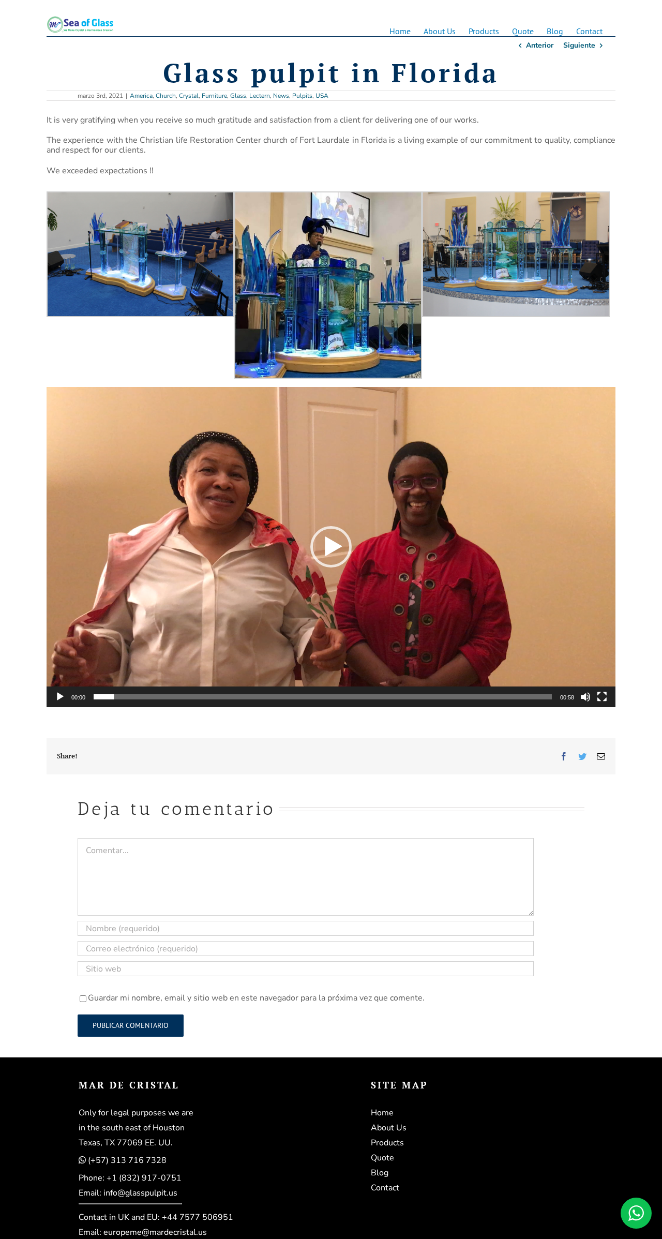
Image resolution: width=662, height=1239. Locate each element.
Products (387, 1142)
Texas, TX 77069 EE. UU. (126, 1142)
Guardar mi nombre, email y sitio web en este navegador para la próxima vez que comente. (256, 998)
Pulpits (302, 96)
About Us (389, 1127)
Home (382, 1112)
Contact (385, 1187)
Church (166, 96)
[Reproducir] (60, 697)
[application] (331, 547)
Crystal (189, 96)
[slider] (323, 696)
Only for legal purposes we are (136, 1112)
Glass (238, 96)
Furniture (214, 96)
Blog (379, 1172)
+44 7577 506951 (197, 1217)
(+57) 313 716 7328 (127, 1160)
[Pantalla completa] (602, 697)
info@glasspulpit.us (140, 1193)
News (281, 96)
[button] (331, 547)
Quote (382, 1157)
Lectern (259, 96)
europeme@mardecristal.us (155, 1232)
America (141, 96)
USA (321, 96)
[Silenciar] (585, 697)
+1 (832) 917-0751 (144, 1178)
